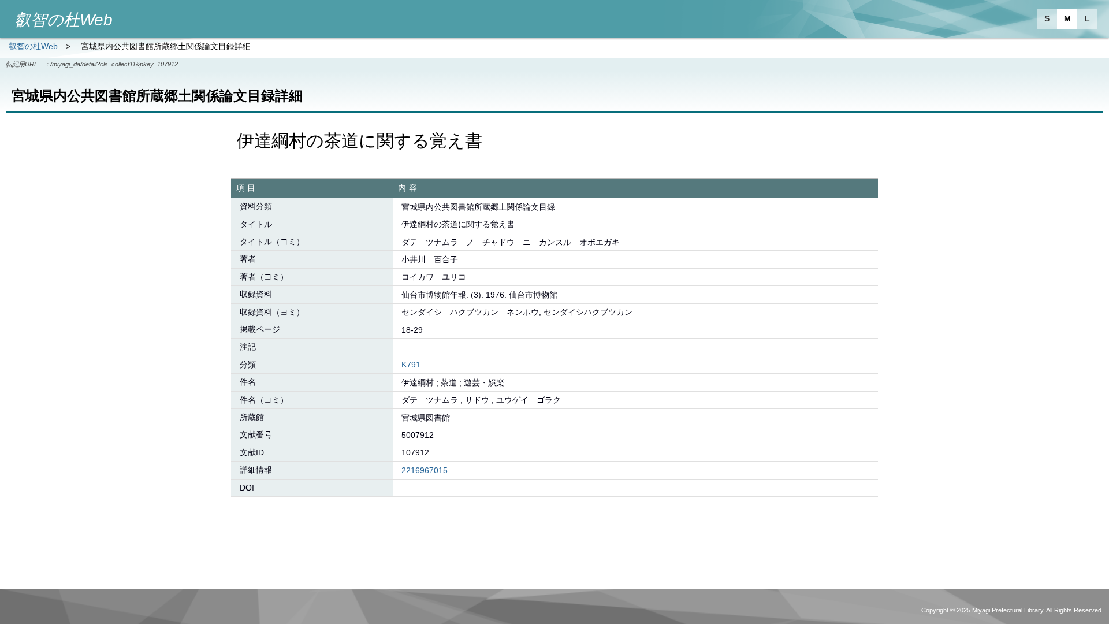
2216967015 (424, 470)
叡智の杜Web (33, 46)
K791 (410, 364)
